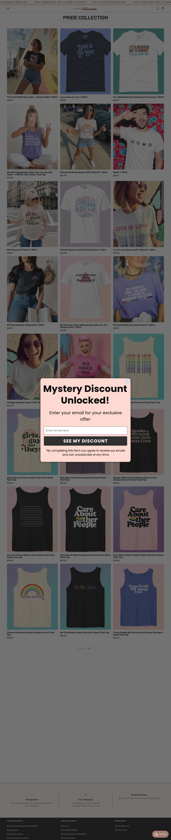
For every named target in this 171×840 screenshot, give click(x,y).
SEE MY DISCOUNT (85, 441)
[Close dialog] (128, 381)
